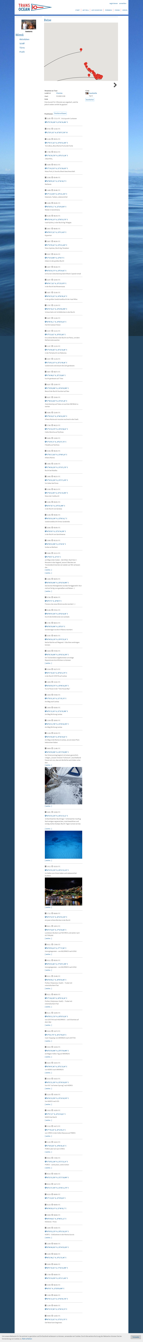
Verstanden (135, 1337)
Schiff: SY (48, 93)
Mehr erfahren (27, 1339)
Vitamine (59, 93)
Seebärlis (93, 93)
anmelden (122, 3)
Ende (46, 99)
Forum (117, 10)
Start (77, 10)
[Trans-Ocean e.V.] (35, 7)
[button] (81, 50)
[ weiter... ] (48, 570)
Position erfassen (60, 113)
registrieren (113, 3)
